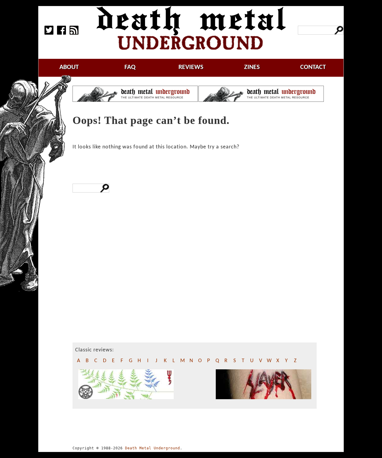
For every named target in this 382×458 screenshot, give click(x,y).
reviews (190, 67)
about (69, 67)
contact (313, 67)
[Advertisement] (117, 297)
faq (129, 67)
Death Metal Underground (152, 448)
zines (252, 67)
